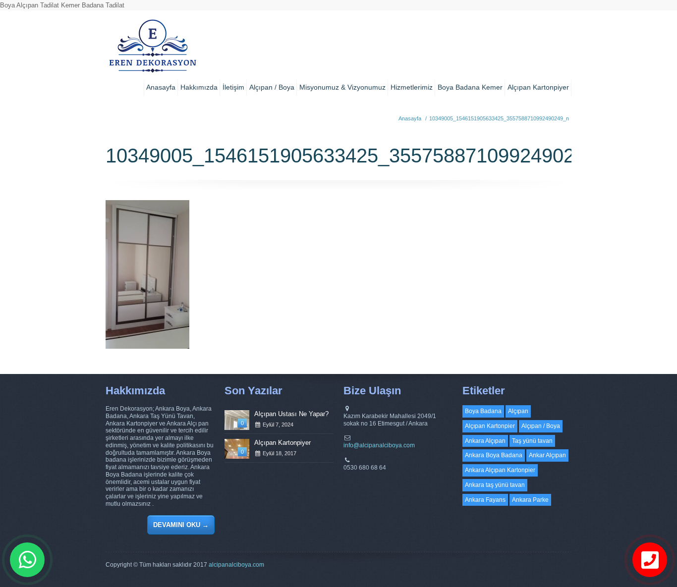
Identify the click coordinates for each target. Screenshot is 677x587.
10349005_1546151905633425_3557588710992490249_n (499, 118)
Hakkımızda (199, 87)
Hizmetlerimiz (412, 87)
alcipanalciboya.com (236, 564)
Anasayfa (160, 87)
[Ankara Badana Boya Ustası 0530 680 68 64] (152, 49)
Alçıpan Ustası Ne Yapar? (291, 414)
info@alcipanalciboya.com (379, 445)
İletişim (233, 87)
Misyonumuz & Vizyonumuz (342, 87)
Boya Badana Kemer (470, 87)
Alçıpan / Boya (271, 87)
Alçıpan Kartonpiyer (538, 87)
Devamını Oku (181, 525)
